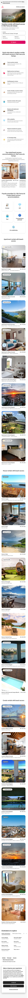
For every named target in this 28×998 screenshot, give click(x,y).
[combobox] (13, 33)
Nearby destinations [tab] (6, 933)
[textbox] (7, 38)
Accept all (13, 982)
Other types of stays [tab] (16, 933)
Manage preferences (13, 989)
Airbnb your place (20, 7)
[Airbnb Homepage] (3, 7)
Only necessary (13, 986)
